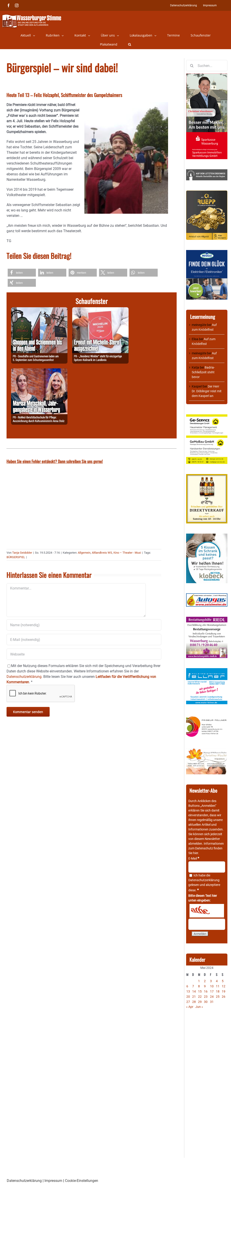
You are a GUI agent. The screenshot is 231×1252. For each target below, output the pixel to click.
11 (217, 986)
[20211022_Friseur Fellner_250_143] (206, 716)
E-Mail (193, 858)
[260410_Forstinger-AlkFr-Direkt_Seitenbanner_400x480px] (206, 476)
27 (188, 1002)
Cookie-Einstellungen (81, 1181)
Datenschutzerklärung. (24, 676)
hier (195, 853)
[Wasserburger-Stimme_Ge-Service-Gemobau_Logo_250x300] (206, 416)
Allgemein (84, 552)
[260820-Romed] (39, 371)
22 (200, 996)
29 (200, 1002)
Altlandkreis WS (102, 552)
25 (217, 996)
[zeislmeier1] (206, 595)
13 (188, 991)
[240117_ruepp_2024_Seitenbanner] (206, 193)
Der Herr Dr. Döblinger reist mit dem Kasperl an (207, 391)
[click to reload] (206, 911)
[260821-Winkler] (100, 310)
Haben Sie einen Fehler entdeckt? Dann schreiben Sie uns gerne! (55, 461)
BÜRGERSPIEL (16, 557)
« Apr (189, 1007)
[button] (129, 44)
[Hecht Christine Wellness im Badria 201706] (206, 750)
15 (200, 991)
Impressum (53, 1181)
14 (194, 991)
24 (212, 996)
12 (223, 986)
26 (223, 996)
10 (212, 986)
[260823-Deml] (39, 310)
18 (217, 991)
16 (206, 991)
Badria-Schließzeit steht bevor (203, 372)
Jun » (199, 1007)
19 (223, 991)
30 (206, 1002)
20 (188, 996)
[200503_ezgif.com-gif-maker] (206, 536)
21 (194, 996)
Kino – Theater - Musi (127, 552)
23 (206, 996)
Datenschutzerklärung (203, 880)
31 (212, 1002)
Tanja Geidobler (22, 552)
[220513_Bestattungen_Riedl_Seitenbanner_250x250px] (206, 619)
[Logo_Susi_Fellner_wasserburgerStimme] (206, 670)
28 (194, 1002)
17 (212, 991)
